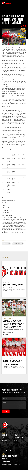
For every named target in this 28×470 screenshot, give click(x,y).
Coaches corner (6, 243)
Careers (3, 443)
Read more (5, 295)
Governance (4, 435)
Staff (3, 437)
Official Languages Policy (7, 461)
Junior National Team (18, 243)
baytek (19, 464)
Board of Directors (18, 437)
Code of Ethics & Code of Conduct (9, 456)
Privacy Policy (5, 458)
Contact (16, 435)
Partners (16, 440)
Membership (4, 440)
